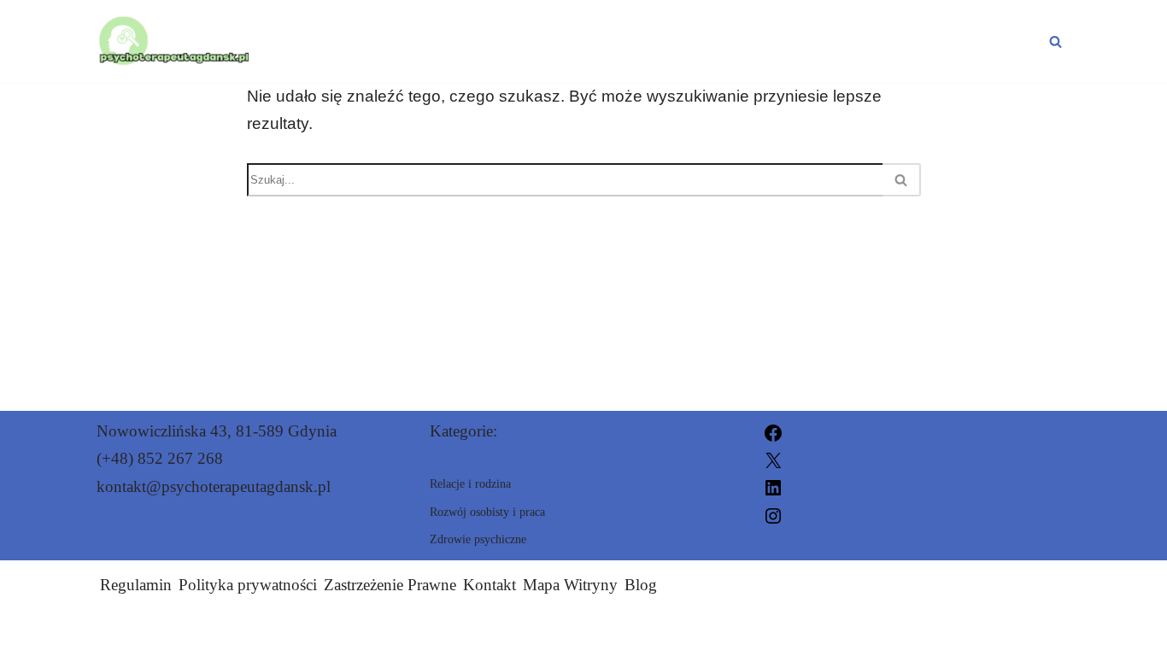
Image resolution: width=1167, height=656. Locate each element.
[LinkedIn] (773, 486)
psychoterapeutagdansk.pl (750, 632)
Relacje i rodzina (951, 41)
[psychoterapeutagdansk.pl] (173, 41)
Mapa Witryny (570, 585)
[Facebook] (773, 431)
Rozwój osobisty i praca (703, 41)
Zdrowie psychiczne (441, 41)
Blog (641, 585)
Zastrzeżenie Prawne (390, 585)
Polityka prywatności (248, 585)
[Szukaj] (1055, 41)
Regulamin (136, 585)
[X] (773, 458)
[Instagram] (773, 514)
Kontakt (489, 585)
